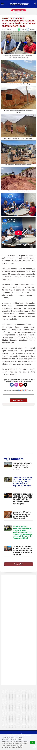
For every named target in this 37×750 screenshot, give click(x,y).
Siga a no (11, 390)
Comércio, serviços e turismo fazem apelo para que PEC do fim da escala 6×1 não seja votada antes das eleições (23, 499)
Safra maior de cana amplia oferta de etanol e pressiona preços (22, 466)
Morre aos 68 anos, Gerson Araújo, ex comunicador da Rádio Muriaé (22, 515)
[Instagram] (16, 385)
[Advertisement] (18, 629)
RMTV (23, 13)
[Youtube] (21, 385)
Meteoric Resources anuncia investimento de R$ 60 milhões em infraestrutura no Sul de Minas (23, 551)
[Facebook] (12, 385)
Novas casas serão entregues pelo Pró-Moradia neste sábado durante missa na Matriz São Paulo (18, 22)
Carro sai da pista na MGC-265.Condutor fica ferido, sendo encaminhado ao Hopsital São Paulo (22, 482)
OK (33, 742)
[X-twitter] (25, 385)
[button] (2, 4)
